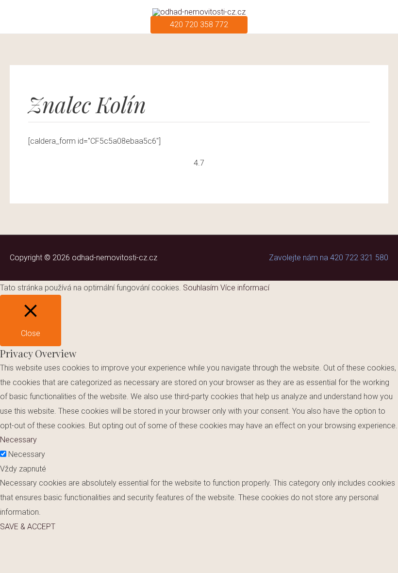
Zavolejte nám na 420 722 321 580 (328, 257)
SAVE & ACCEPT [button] (27, 526)
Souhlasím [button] (200, 287)
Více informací (244, 287)
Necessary (26, 454)
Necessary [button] (18, 439)
